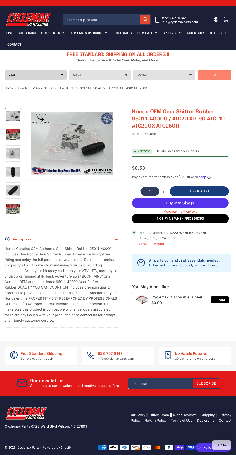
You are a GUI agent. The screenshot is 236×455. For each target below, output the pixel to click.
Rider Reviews (185, 415)
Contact (14, 44)
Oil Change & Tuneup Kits (39, 33)
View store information (157, 244)
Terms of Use (182, 420)
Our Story (195, 33)
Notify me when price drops (180, 218)
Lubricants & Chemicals (133, 33)
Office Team (159, 415)
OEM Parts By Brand (86, 33)
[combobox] (107, 19)
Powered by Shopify (57, 447)
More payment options (180, 211)
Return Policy (156, 420)
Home (9, 33)
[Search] (145, 19)
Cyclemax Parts (28, 447)
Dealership (219, 33)
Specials (170, 33)
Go (214, 75)
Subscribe (206, 383)
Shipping (208, 415)
